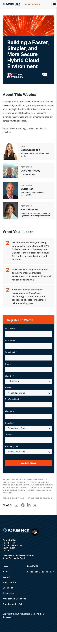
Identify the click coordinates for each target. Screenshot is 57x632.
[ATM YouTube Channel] (47, 572)
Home (5, 566)
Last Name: (10, 340)
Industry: (9, 422)
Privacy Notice (9, 582)
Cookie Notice (9, 588)
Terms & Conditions (14, 498)
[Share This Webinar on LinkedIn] (29, 505)
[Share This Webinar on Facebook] (23, 505)
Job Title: (9, 434)
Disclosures (8, 593)
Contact (6, 577)
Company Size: (12, 446)
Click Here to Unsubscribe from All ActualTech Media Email (18, 557)
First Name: (10, 328)
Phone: (8, 364)
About (5, 571)
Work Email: (11, 352)
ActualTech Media (21, 4)
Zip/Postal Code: (13, 399)
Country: (9, 376)
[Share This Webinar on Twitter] (34, 505)
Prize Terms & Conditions (14, 599)
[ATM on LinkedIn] (50, 572)
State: (8, 387)
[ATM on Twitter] (53, 572)
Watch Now (28, 463)
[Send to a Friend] (16, 505)
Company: (10, 411)
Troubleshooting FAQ (40, 498)
